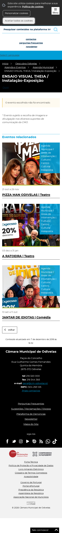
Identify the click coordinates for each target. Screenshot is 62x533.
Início (5, 64)
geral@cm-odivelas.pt (35, 383)
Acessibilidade (31, 477)
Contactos (31, 39)
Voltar (11, 330)
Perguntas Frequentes (31, 43)
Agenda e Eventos (15, 67)
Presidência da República (31, 490)
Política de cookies (32, 7)
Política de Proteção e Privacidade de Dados (31, 466)
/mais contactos (31, 391)
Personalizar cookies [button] (16, 13)
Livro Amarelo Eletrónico (31, 469)
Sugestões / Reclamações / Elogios (31, 409)
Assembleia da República (31, 493)
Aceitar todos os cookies (19, 21)
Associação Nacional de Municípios (31, 497)
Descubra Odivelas (26, 64)
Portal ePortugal (31, 486)
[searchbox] (31, 29)
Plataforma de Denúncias (31, 414)
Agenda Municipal (43, 67)
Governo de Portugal (31, 483)
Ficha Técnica (31, 462)
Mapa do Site (31, 424)
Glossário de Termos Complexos (31, 473)
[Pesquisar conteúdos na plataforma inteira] (56, 29)
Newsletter (31, 47)
